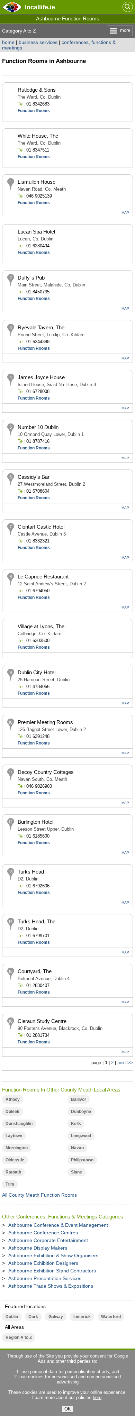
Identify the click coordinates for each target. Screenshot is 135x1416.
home (8, 42)
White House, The (38, 136)
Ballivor (78, 1099)
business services (38, 42)
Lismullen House (36, 182)
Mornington (17, 1147)
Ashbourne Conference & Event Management (58, 1225)
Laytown (14, 1135)
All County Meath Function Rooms (39, 1195)
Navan (77, 1147)
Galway (55, 1316)
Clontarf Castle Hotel (41, 527)
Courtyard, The (35, 971)
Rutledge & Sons (37, 90)
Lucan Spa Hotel (36, 232)
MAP (125, 212)
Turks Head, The (36, 921)
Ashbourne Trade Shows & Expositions (50, 1286)
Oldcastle (15, 1160)
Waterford (111, 1316)
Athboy (13, 1099)
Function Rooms (34, 110)
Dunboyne (81, 1111)
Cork (33, 1316)
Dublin (12, 1316)
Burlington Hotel (35, 822)
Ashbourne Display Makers (37, 1248)
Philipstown (82, 1160)
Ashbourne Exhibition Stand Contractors (52, 1270)
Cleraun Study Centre (42, 1021)
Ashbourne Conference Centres (43, 1232)
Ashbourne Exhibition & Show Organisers (53, 1255)
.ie (40, 7)
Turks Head (31, 872)
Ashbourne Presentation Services (44, 1278)
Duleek (12, 1111)
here (97, 1397)
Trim (10, 1184)
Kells (76, 1123)
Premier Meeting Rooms (45, 722)
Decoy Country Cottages (46, 772)
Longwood (81, 1135)
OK (67, 1409)
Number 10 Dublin (38, 427)
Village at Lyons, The (41, 626)
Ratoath (13, 1172)
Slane (76, 1172)
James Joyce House (41, 377)
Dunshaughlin (19, 1123)
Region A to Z (19, 1337)
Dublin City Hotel (36, 672)
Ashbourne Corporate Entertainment (48, 1240)
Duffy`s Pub (31, 278)
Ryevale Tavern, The (41, 327)
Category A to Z (19, 31)
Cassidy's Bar (34, 477)
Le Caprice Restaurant (43, 576)
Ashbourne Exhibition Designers (43, 1263)
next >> (125, 1062)
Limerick (82, 1316)
